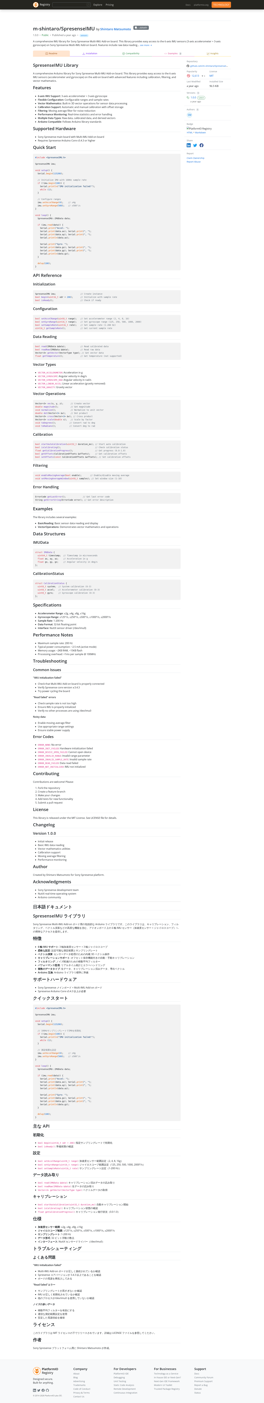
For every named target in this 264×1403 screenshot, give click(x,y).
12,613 (195, 75)
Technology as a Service (166, 1373)
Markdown (200, 132)
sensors (84, 35)
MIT (211, 75)
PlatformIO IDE (121, 1373)
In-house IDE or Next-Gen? (167, 1377)
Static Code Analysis (124, 1385)
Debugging (119, 1377)
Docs (196, 1373)
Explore (98, 4)
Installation (91, 53)
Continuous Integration (125, 1392)
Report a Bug (201, 1385)
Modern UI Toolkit (163, 1385)
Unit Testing (120, 1381)
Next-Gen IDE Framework (167, 1381)
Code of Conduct (81, 1388)
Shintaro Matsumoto (115, 29)
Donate (198, 1388)
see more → (146, 45)
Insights (214, 53)
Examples (174, 53)
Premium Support (203, 1381)
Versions (191, 92)
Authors (191, 109)
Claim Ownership (195, 158)
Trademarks (79, 1385)
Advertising (79, 1381)
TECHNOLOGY (221, 4)
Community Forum (203, 1377)
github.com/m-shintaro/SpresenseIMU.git (211, 65)
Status (197, 1392)
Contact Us (78, 1396)
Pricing (110, 4)
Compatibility (132, 53)
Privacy (77, 1392)
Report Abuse (194, 161)
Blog (75, 1377)
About (76, 1373)
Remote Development (125, 1388)
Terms (86, 1392)
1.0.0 (193, 97)
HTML (190, 132)
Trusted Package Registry (167, 1388)
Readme (53, 53)
